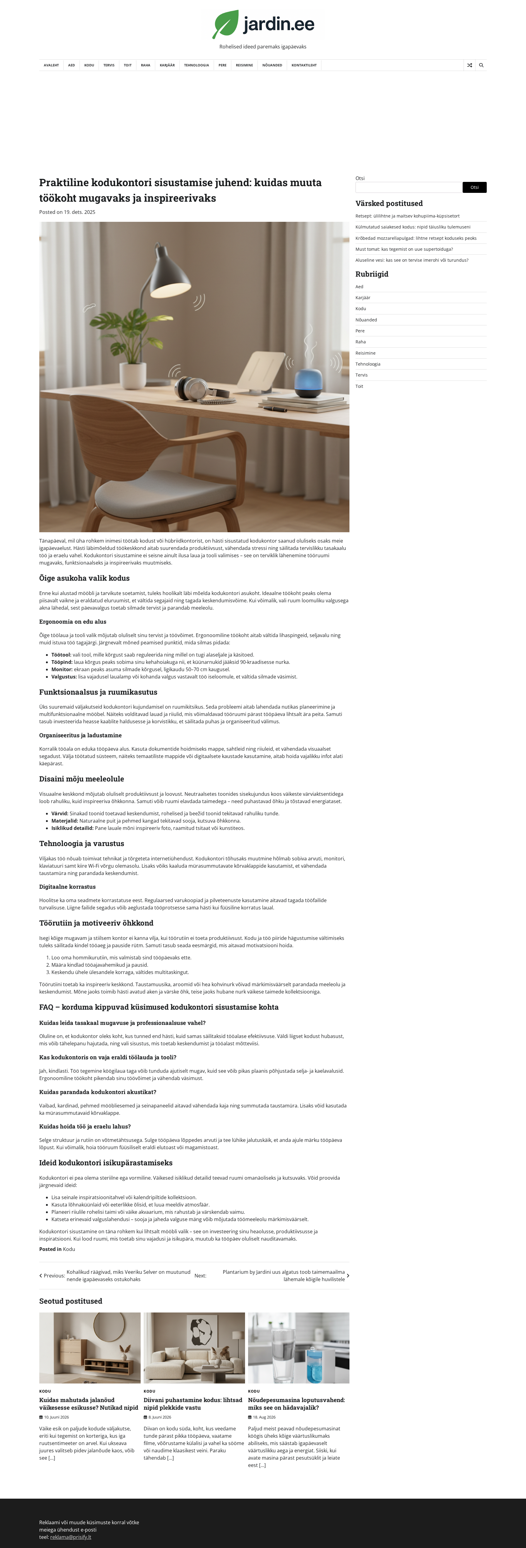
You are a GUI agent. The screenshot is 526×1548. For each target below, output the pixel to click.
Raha (145, 65)
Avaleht (51, 65)
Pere (222, 65)
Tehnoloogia (196, 65)
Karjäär (167, 65)
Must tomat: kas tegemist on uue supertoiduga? (404, 249)
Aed (71, 65)
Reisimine (244, 65)
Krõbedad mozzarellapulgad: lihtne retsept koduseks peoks (416, 238)
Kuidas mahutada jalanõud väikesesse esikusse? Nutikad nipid (88, 1403)
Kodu (89, 65)
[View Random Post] (469, 65)
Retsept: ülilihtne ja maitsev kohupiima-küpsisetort (408, 216)
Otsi (360, 178)
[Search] (481, 65)
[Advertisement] (263, 116)
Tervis (108, 65)
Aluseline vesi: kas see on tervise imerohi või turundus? (412, 260)
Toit (128, 65)
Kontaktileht (304, 65)
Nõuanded (272, 65)
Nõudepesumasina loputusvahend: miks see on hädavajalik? (296, 1403)
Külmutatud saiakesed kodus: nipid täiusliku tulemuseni (413, 227)
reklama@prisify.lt (70, 1537)
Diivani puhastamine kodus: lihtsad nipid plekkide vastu (193, 1403)
